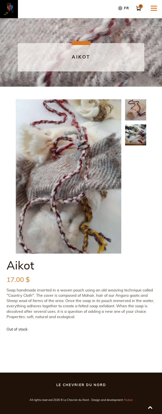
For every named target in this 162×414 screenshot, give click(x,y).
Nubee (128, 400)
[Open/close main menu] (154, 8)
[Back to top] (150, 407)
